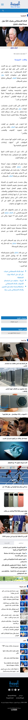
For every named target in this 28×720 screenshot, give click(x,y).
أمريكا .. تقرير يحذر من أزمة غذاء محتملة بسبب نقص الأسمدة (15, 554)
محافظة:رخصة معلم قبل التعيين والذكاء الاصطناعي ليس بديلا (13, 288)
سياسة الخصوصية (12, 695)
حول (2, 74)
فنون (24, 640)
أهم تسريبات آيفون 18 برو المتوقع (17, 462)
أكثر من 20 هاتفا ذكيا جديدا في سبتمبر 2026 (14, 536)
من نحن (21, 695)
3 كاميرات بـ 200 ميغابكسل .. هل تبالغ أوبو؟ (14, 414)
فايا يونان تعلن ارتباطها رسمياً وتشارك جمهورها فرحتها (11, 664)
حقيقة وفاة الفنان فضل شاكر (11, 658)
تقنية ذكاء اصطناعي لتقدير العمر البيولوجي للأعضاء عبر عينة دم (11, 628)
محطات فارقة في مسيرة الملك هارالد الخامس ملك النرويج (11, 604)
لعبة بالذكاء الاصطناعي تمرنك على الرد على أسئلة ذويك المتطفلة (14, 274)
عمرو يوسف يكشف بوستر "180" (10, 646)
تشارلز (19, 166)
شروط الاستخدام (20, 698)
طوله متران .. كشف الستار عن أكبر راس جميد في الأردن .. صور (10, 616)
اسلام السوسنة (10, 698)
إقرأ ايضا (23, 340)
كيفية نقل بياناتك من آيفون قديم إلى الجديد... (14, 438)
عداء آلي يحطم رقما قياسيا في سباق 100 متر (14, 486)
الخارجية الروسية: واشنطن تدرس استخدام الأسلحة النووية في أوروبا (15, 548)
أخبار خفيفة (23, 586)
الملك (14, 77)
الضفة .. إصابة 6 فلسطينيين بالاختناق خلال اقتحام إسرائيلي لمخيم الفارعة (14, 566)
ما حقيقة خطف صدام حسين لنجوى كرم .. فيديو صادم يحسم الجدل (10, 670)
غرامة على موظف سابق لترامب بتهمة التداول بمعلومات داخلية (11, 598)
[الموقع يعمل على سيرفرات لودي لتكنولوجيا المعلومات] (14, 709)
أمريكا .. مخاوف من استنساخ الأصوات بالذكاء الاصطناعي (14, 282)
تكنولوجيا (23, 15)
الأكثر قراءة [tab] (7, 543)
